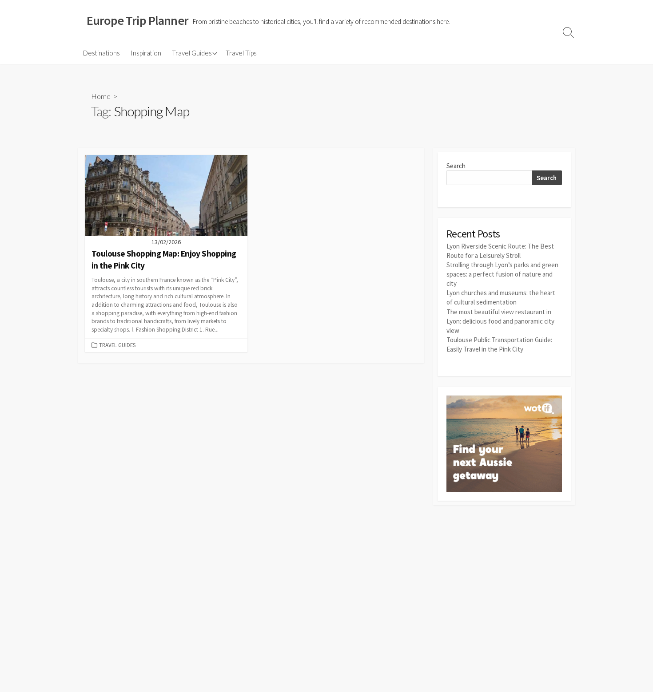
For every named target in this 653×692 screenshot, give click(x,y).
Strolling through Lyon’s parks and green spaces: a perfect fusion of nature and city (502, 274)
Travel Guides (192, 53)
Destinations (101, 53)
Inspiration (146, 53)
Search (456, 166)
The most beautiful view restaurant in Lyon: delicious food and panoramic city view (500, 321)
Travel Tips (241, 53)
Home (101, 96)
